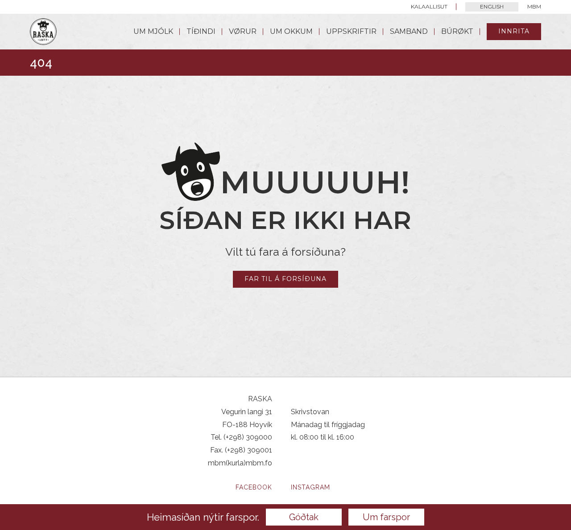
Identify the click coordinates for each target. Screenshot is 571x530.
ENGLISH (492, 6)
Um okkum (291, 31)
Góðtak (304, 517)
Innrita (514, 31)
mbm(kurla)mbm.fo (240, 463)
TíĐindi (200, 31)
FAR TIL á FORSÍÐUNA (285, 279)
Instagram (310, 487)
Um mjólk (153, 31)
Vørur (243, 31)
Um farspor (386, 517)
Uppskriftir (351, 31)
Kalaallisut (429, 6)
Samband (409, 31)
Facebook (254, 487)
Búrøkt (457, 31)
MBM (534, 6)
